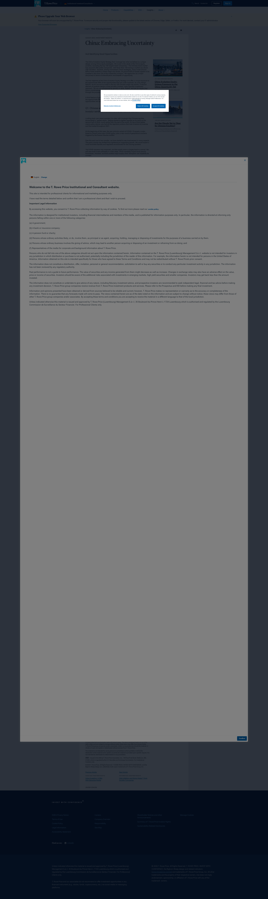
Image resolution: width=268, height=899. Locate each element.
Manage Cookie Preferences (112, 106)
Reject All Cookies (142, 106)
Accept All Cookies (158, 106)
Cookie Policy (136, 100)
